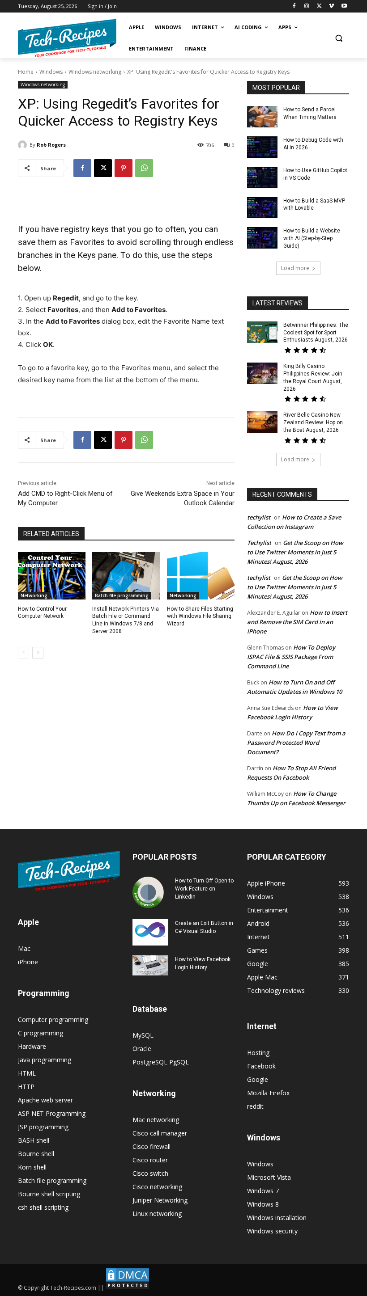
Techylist (259, 543)
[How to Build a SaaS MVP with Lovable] (262, 208)
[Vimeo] (331, 6)
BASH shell (33, 1140)
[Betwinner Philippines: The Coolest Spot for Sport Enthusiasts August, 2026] (262, 332)
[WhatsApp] (144, 168)
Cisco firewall (151, 1146)
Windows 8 (263, 1204)
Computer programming (53, 1019)
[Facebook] (294, 6)
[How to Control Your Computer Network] (51, 575)
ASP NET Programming (51, 1113)
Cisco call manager (159, 1133)
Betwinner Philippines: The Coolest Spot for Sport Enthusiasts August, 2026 (315, 332)
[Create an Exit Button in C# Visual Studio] (150, 932)
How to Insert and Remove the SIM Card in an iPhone (297, 621)
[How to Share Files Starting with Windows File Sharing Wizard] (201, 575)
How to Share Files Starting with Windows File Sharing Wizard (200, 616)
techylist (258, 517)
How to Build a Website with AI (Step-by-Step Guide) (311, 238)
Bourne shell (36, 1153)
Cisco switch (150, 1173)
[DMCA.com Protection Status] (127, 1288)
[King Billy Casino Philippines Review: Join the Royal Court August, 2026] (262, 373)
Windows (51, 72)
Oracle (141, 1048)
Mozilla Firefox (268, 1093)
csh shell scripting (43, 1207)
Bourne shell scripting (49, 1194)
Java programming (44, 1059)
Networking (34, 595)
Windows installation (277, 1217)
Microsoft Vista (269, 1177)
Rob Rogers (51, 144)
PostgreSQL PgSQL (160, 1062)
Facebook (261, 1066)
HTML (27, 1073)
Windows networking (94, 72)
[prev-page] (23, 653)
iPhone (28, 962)
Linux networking (157, 1213)
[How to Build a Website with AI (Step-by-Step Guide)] (262, 238)
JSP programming (43, 1127)
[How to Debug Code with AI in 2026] (262, 147)
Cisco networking (157, 1186)
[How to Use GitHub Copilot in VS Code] (262, 177)
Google (257, 1079)
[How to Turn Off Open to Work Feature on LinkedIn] (150, 892)
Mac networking (155, 1119)
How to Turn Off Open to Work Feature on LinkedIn (204, 889)
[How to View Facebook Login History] (150, 965)
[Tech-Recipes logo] (67, 38)
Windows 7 (263, 1190)
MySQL (143, 1035)
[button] (338, 38)
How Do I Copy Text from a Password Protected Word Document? (296, 742)
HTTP (26, 1086)
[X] (319, 6)
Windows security (272, 1231)
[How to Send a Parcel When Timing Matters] (262, 116)
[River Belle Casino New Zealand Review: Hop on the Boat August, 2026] (262, 422)
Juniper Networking (160, 1200)
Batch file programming (122, 595)
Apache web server (45, 1100)
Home (26, 72)
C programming (40, 1033)
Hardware (32, 1046)
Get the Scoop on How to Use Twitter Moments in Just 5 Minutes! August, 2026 (295, 552)
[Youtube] (344, 6)
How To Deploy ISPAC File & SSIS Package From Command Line (291, 656)
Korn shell (32, 1167)
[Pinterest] (123, 168)
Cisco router (150, 1160)
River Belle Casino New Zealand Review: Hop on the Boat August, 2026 (313, 422)
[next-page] (37, 653)
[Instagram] (307, 6)
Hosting (258, 1052)
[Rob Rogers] (24, 144)
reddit (255, 1106)
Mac (24, 948)
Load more (295, 268)
